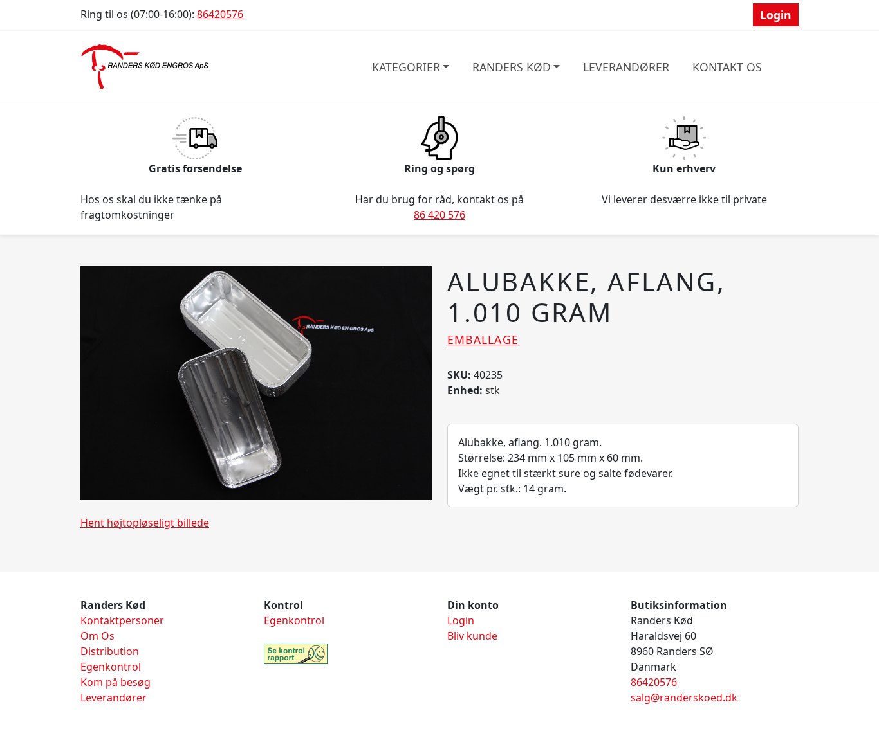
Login (775, 15)
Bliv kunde (472, 636)
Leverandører (626, 67)
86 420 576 (439, 215)
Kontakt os (727, 67)
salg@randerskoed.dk (684, 697)
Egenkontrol (110, 667)
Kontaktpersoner (122, 620)
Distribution (109, 651)
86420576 (220, 14)
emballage (483, 339)
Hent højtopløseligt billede (144, 523)
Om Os (97, 636)
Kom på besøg (115, 682)
